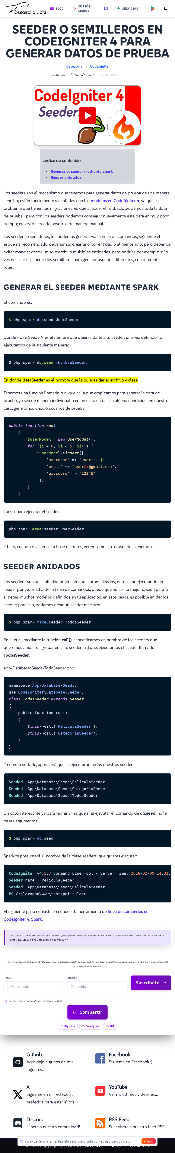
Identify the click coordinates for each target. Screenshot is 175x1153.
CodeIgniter (100, 66)
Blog (60, 8)
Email (8, 978)
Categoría (74, 66)
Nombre (73, 978)
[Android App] (153, 8)
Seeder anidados (66, 177)
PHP (112, 1026)
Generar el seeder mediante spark (82, 171)
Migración (69, 1026)
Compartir (90, 1012)
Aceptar (148, 1141)
